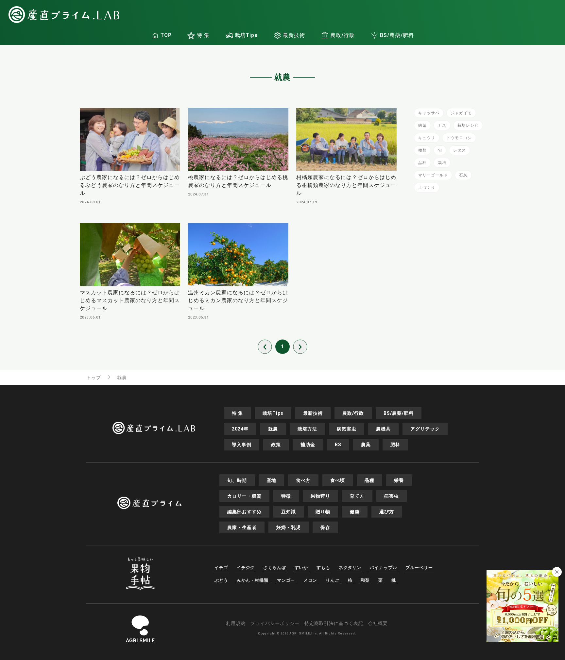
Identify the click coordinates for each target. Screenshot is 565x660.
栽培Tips (246, 35)
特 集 (203, 35)
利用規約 (236, 623)
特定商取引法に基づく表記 (333, 623)
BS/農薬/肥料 (397, 35)
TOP (166, 35)
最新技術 (294, 35)
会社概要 (378, 623)
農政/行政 (342, 35)
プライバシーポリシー (275, 623)
